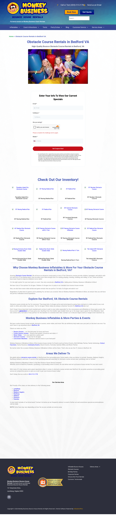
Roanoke (16, 399)
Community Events (34, 345)
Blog (67, 27)
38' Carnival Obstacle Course (70, 218)
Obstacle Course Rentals (24, 275)
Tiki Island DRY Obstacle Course (94, 259)
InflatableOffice (78, 509)
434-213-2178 (33, 374)
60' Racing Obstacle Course (94, 219)
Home (11, 36)
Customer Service (79, 27)
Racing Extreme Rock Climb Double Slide (21, 259)
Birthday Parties (72, 472)
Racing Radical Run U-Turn (70, 260)
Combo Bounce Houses (21, 333)
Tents (45, 27)
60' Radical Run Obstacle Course (21, 238)
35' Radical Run (46, 219)
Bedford (16, 390)
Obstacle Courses (19, 337)
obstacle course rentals (28, 357)
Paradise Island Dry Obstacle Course (21, 197)
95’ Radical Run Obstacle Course (94, 238)
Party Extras (55, 27)
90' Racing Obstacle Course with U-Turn (46, 238)
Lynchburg (17, 389)
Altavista (16, 397)
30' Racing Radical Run (45, 198)
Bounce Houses (19, 331)
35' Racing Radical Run (21, 219)
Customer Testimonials (75, 479)
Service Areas (97, 27)
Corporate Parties (73, 474)
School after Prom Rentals (76, 477)
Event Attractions (30, 27)
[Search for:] (79, 18)
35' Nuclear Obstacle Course (94, 197)
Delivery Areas (94, 467)
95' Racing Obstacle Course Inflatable (70, 238)
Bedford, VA (59, 282)
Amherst (16, 395)
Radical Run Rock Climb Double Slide (46, 259)
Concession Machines (20, 338)
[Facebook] (9, 497)
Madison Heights (19, 392)
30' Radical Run (70, 198)
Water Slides (18, 335)
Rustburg (16, 394)
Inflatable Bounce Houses (75, 467)
